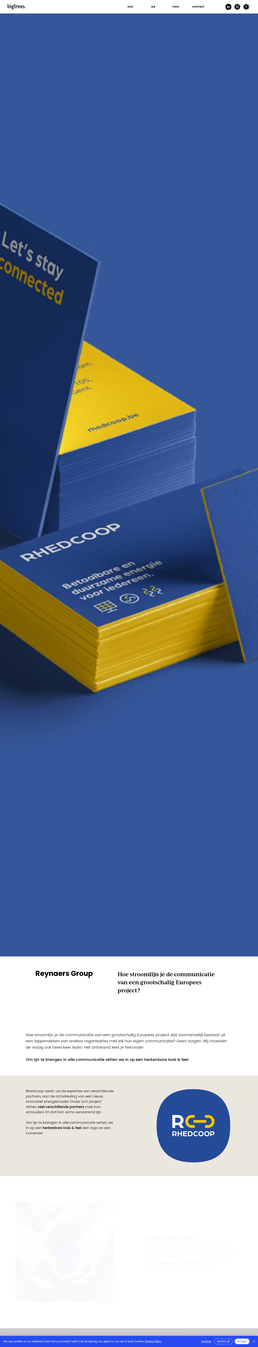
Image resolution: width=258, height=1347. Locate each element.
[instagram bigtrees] (237, 7)
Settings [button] (206, 1341)
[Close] (254, 1341)
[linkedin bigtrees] (228, 7)
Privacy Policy (153, 1341)
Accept (242, 1341)
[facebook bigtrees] (246, 7)
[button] (130, 6)
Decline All (223, 1341)
